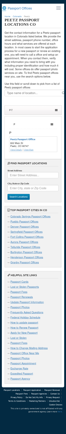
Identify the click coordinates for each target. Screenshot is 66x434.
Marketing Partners (37, 401)
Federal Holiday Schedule (25, 317)
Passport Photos (20, 307)
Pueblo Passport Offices (24, 221)
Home (7, 16)
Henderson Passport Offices (26, 257)
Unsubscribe (54, 401)
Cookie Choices (55, 404)
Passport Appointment (23, 363)
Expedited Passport (21, 373)
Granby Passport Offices (24, 262)
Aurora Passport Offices (24, 242)
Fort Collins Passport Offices (26, 237)
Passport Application (32, 390)
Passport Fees (18, 292)
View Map (29, 149)
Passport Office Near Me (24, 353)
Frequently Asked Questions (26, 312)
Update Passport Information (27, 302)
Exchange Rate (19, 368)
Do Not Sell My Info (34, 397)
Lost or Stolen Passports (24, 287)
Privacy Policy (16, 397)
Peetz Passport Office (22, 139)
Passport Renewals (21, 297)
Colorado (17, 16)
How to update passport (24, 322)
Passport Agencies (39, 393)
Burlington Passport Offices (26, 252)
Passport (19, 8)
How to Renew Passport (24, 327)
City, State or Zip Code (18, 183)
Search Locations (19, 196)
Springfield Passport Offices (26, 231)
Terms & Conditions (17, 401)
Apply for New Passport (24, 332)
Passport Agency (20, 378)
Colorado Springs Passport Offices (30, 216)
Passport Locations (12, 390)
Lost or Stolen (18, 338)
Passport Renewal (52, 390)
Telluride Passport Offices (25, 247)
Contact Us (55, 393)
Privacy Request (53, 397)
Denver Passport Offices (24, 226)
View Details (16, 149)
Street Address (15, 170)
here (60, 411)
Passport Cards (19, 281)
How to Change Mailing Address (29, 348)
